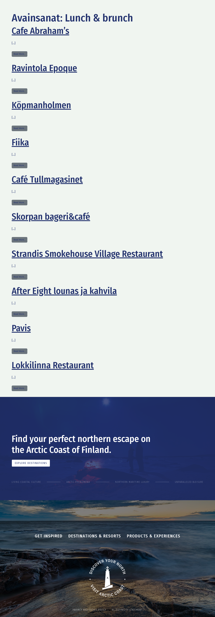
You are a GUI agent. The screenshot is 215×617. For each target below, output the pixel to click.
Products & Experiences (153, 536)
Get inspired (48, 536)
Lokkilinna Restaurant (53, 365)
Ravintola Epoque (44, 68)
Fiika (20, 142)
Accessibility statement (127, 609)
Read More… (20, 53)
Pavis (21, 328)
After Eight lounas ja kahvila (64, 290)
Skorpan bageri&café (51, 216)
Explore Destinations (31, 463)
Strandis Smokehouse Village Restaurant (87, 253)
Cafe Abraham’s (40, 30)
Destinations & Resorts (94, 536)
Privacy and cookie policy (89, 609)
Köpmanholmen (41, 105)
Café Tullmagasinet (47, 179)
